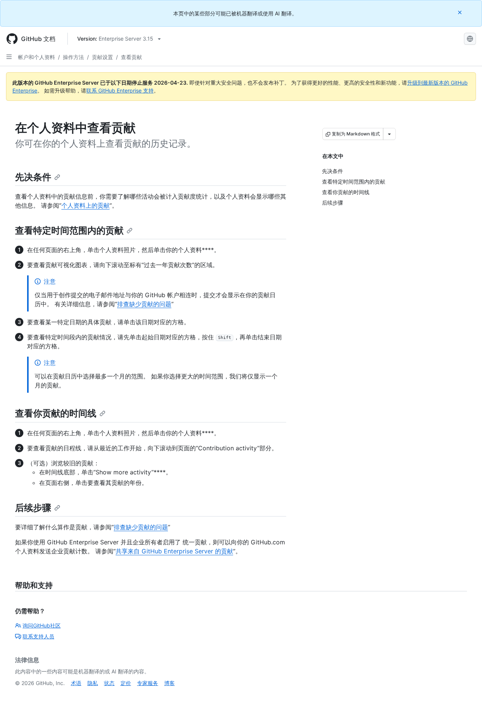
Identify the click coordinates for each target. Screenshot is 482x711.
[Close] (461, 12)
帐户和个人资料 (36, 57)
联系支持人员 (38, 636)
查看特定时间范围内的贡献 (69, 230)
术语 (76, 683)
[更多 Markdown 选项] (389, 134)
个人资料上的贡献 (85, 205)
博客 (169, 683)
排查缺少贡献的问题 (144, 304)
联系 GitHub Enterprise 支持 (120, 90)
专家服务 (147, 683)
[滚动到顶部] (465, 694)
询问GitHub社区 (42, 625)
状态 (109, 683)
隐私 (92, 683)
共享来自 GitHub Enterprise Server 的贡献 (174, 551)
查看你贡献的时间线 (55, 413)
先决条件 (33, 177)
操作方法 (73, 57)
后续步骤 (33, 507)
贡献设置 (102, 57)
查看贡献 (131, 57)
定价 (125, 683)
